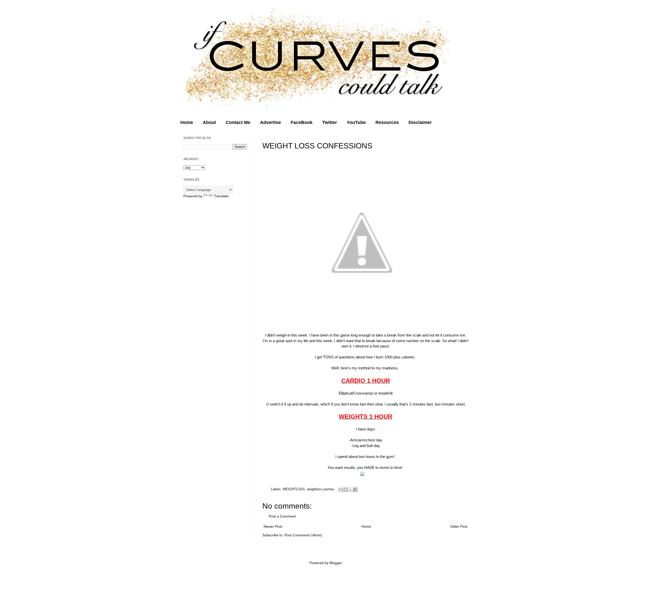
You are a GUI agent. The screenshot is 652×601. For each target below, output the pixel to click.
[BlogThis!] (345, 489)
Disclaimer (420, 122)
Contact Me (238, 122)
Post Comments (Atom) (303, 535)
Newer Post (273, 526)
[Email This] (340, 489)
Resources (387, 122)
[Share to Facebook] (355, 489)
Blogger (336, 563)
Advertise (270, 122)
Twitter (329, 122)
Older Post (458, 526)
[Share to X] (350, 489)
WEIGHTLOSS (294, 489)
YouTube (356, 122)
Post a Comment (282, 516)
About (209, 122)
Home (186, 122)
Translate (221, 196)
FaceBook (302, 122)
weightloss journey (320, 489)
